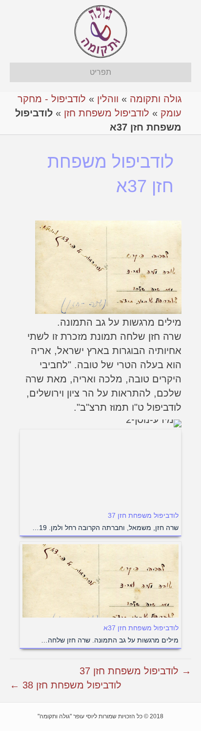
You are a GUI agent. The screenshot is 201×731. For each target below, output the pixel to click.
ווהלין (108, 98)
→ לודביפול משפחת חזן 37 (135, 670)
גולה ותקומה (155, 98)
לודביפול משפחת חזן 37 (143, 515)
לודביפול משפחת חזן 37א (141, 628)
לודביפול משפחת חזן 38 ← (65, 685)
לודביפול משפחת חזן (106, 113)
